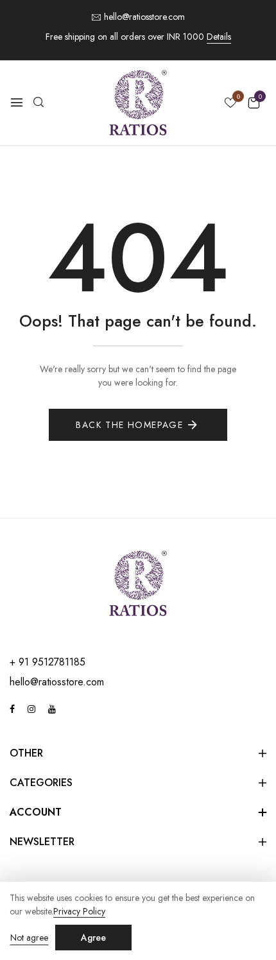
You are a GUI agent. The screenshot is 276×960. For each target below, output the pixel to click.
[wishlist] (230, 104)
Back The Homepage (129, 424)
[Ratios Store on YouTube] (52, 709)
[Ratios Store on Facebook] (12, 709)
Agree (93, 937)
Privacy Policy (79, 911)
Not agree (29, 937)
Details (219, 36)
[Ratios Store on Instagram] (31, 709)
